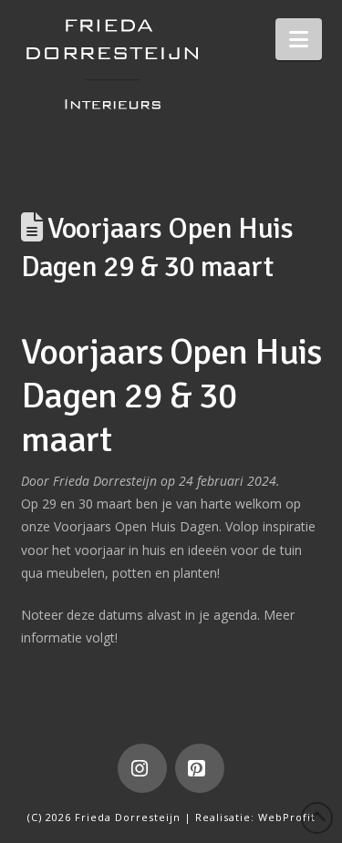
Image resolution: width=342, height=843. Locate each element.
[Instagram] (142, 768)
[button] (298, 39)
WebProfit (287, 817)
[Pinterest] (199, 768)
